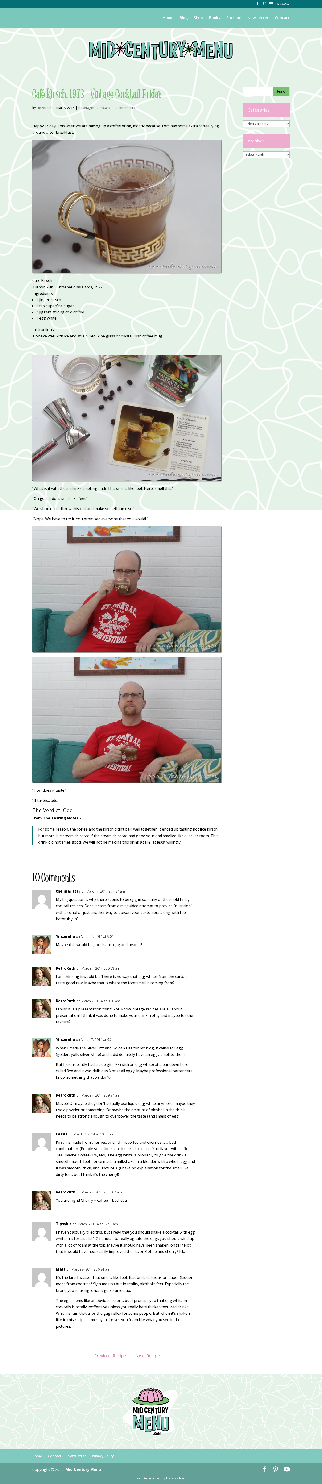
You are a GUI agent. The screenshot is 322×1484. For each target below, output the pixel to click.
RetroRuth (44, 107)
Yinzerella (65, 936)
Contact (282, 18)
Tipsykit (63, 1223)
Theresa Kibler (175, 1478)
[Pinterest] (264, 5)
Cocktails (103, 107)
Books (214, 18)
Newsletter (258, 18)
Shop (198, 18)
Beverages (86, 107)
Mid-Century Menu (83, 1469)
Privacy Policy (103, 1456)
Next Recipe (148, 1356)
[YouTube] (271, 5)
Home (168, 18)
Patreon (233, 18)
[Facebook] (257, 5)
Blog (184, 18)
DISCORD (283, 4)
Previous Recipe (110, 1356)
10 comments (124, 107)
